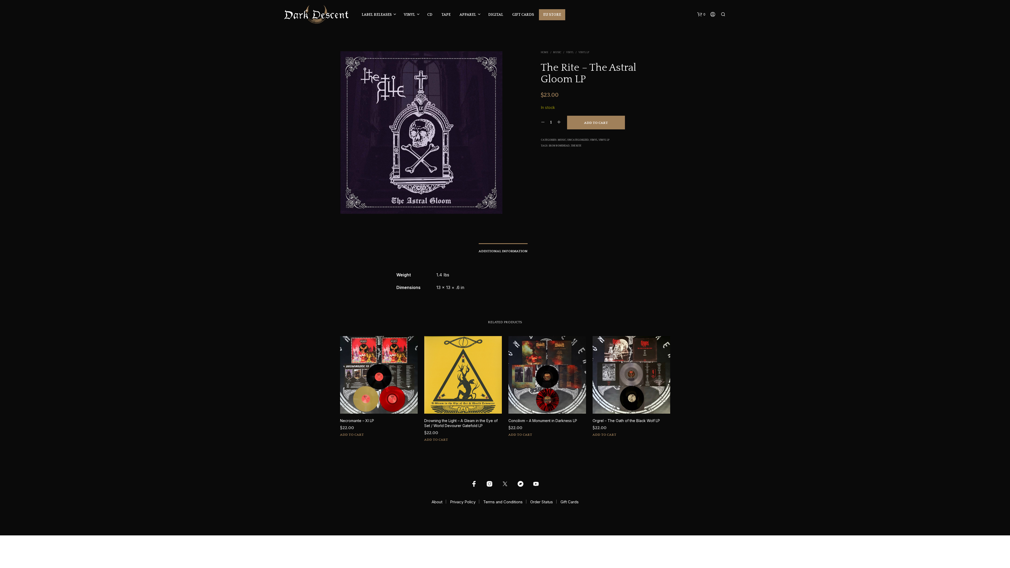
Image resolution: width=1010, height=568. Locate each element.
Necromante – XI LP (357, 420)
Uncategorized (578, 140)
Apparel (467, 15)
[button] (701, 14)
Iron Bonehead (559, 145)
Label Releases (377, 15)
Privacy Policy (463, 501)
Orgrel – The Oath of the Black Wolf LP (626, 420)
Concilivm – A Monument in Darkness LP (542, 420)
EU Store (552, 15)
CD (429, 15)
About (437, 501)
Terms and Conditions (503, 501)
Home (544, 52)
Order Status (541, 501)
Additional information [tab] (503, 251)
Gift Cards (523, 15)
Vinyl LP (583, 52)
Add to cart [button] (352, 435)
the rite (576, 145)
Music (557, 52)
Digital (495, 15)
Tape (446, 15)
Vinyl (409, 15)
